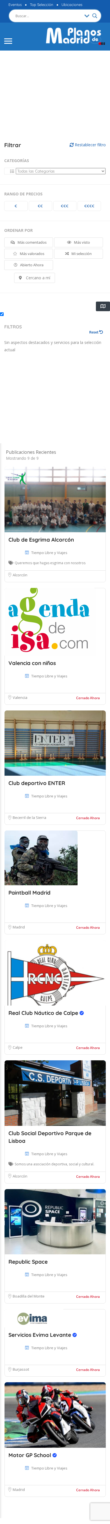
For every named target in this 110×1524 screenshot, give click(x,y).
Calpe (18, 1047)
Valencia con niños (32, 663)
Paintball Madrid (29, 892)
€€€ (65, 206)
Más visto (81, 242)
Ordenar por (18, 230)
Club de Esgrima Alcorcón (41, 539)
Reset (94, 332)
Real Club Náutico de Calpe (44, 1013)
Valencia (20, 697)
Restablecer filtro (90, 144)
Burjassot (21, 1369)
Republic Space (28, 1261)
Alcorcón (20, 574)
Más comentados (32, 242)
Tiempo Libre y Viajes (49, 552)
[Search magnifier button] (95, 16)
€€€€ (89, 206)
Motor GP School (30, 1455)
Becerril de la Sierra (29, 817)
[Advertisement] (55, 90)
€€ (40, 206)
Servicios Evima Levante (40, 1334)
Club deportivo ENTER (36, 783)
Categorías (16, 160)
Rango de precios (23, 194)
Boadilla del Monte (29, 1296)
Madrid (19, 927)
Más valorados (31, 253)
